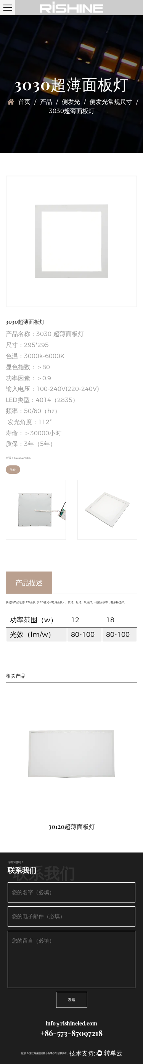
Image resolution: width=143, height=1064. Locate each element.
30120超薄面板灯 (71, 826)
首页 (24, 101)
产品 (46, 101)
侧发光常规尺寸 (111, 101)
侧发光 (71, 101)
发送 (72, 1000)
